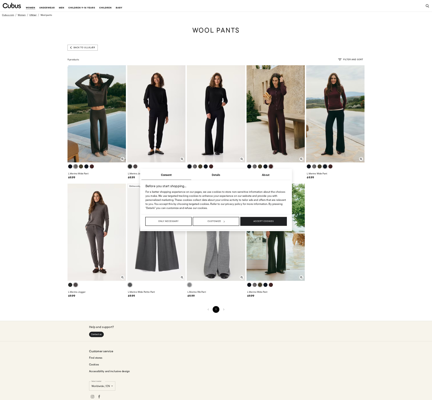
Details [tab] (216, 175)
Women (22, 15)
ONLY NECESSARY (168, 221)
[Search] (427, 6)
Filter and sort (353, 59)
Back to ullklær (84, 47)
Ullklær (33, 15)
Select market (96, 381)
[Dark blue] (86, 166)
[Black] (70, 166)
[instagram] (92, 396)
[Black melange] (130, 285)
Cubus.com (8, 15)
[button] (96, 334)
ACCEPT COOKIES (263, 221)
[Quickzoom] (122, 159)
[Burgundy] (92, 166)
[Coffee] (76, 166)
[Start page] (12, 5)
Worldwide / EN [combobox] (100, 386)
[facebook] (99, 396)
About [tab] (265, 175)
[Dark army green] (81, 166)
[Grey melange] (189, 285)
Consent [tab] (166, 175)
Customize (214, 221)
